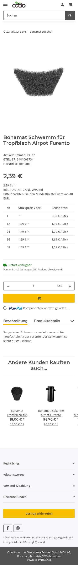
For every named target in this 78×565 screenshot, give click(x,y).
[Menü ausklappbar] (5, 2)
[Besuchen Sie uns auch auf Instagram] (18, 528)
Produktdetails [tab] (47, 321)
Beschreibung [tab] (15, 321)
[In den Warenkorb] (6, 44)
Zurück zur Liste (16, 31)
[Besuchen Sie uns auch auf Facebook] (7, 528)
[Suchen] (70, 15)
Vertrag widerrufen (39, 513)
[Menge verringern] (8, 286)
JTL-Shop (46, 559)
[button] (62, 4)
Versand (37, 190)
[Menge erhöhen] (69, 286)
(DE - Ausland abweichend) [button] (47, 269)
